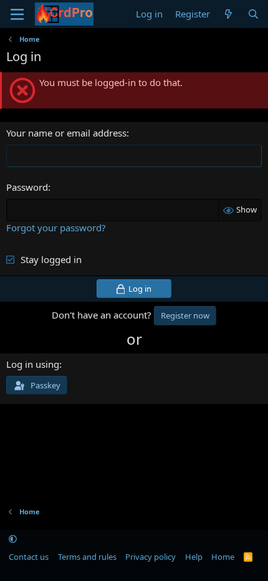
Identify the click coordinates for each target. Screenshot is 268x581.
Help (194, 556)
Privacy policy (150, 556)
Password (27, 187)
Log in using (32, 364)
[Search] (253, 14)
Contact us (29, 556)
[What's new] (228, 14)
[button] (12, 539)
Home (222, 556)
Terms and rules (87, 556)
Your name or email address (66, 133)
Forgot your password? (56, 227)
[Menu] (17, 14)
